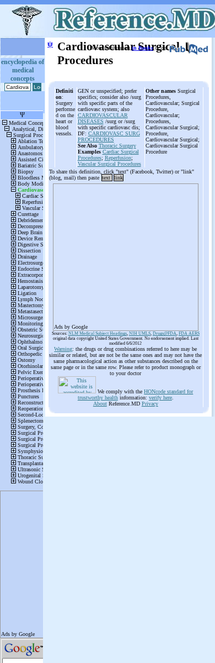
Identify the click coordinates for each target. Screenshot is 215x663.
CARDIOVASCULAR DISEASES (103, 118)
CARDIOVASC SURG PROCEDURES (109, 136)
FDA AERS (189, 333)
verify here (160, 397)
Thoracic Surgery (117, 146)
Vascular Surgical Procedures (109, 164)
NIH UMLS (139, 333)
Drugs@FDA (164, 333)
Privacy (150, 404)
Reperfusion (118, 158)
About (100, 404)
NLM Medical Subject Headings (97, 333)
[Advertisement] (125, 254)
